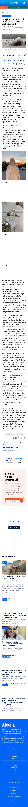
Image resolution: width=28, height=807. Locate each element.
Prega (17, 7)
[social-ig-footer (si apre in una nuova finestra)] (18, 782)
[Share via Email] (21, 64)
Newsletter (14, 765)
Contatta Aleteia (14, 799)
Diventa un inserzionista (14, 796)
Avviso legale (14, 793)
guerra (4, 599)
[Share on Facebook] (13, 64)
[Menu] (5, 3)
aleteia (4, 562)
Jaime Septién (19, 27)
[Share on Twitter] (19, 64)
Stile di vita (14, 754)
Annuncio (14, 770)
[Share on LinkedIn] (16, 64)
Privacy (14, 802)
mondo (7, 12)
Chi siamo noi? (14, 790)
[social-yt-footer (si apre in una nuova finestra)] (9, 782)
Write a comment (14, 527)
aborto (4, 628)
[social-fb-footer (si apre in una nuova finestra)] (12, 782)
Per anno (14, 777)
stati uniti (18, 447)
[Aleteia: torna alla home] (14, 2)
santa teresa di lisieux (8, 447)
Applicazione (14, 767)
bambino (5, 685)
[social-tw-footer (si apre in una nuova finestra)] (15, 782)
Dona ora (3, 7)
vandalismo (11, 450)
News (3, 12)
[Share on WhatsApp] (24, 64)
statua (4, 450)
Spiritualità (14, 756)
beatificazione (6, 656)
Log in (19, 521)
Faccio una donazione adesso (13, 499)
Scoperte (14, 758)
